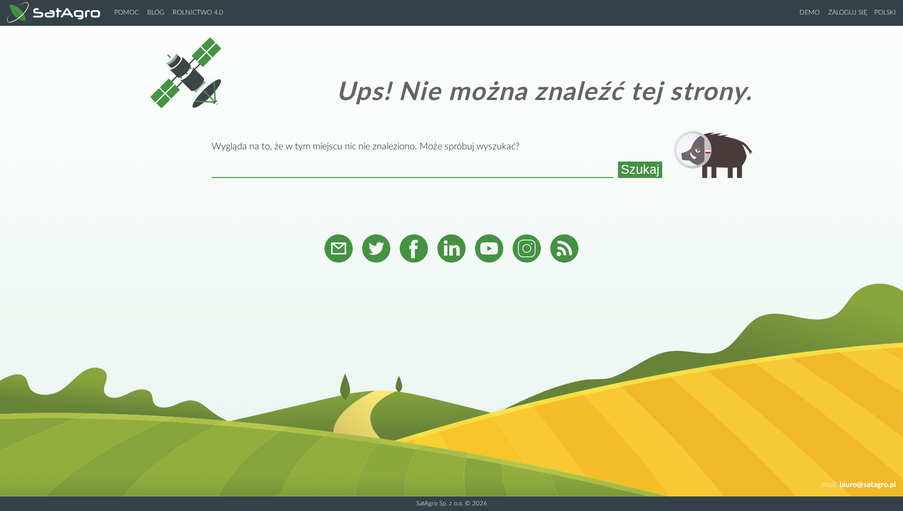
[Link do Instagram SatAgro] (527, 249)
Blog (155, 12)
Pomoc (126, 12)
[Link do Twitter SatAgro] (376, 249)
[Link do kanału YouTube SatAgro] (489, 249)
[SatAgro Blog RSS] (564, 249)
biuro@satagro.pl (868, 484)
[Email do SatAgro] (339, 249)
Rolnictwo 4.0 (198, 12)
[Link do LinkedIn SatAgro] (451, 249)
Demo (810, 12)
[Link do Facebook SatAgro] (414, 249)
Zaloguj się (847, 12)
